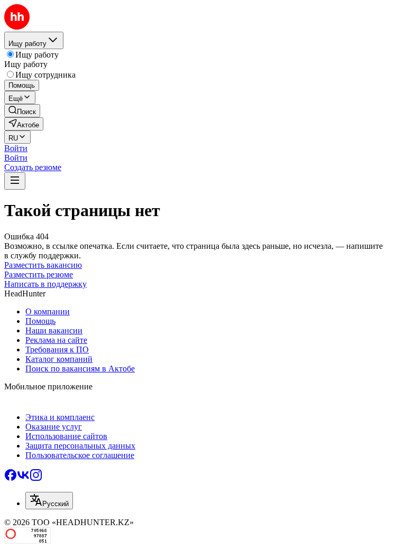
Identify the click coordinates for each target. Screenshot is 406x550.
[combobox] (49, 500)
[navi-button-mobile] (14, 181)
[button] (15, 148)
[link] (22, 110)
